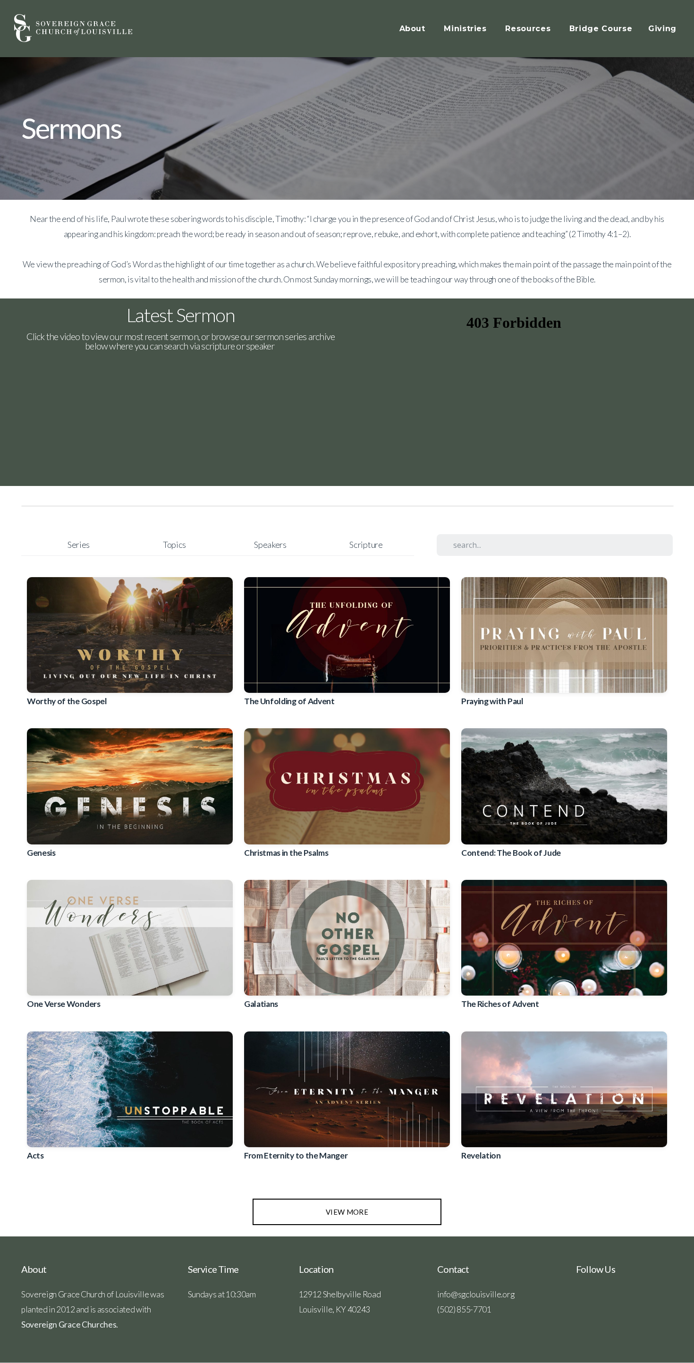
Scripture (365, 544)
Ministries (466, 28)
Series (79, 544)
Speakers (270, 544)
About (413, 28)
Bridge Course (600, 28)
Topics (174, 544)
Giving (662, 28)
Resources (529, 28)
